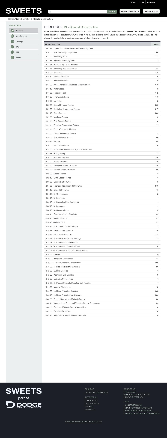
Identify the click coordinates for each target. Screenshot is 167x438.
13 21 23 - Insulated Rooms (54, 117)
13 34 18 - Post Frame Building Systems (59, 226)
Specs (13, 57)
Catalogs (15, 41)
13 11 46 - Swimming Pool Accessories (59, 68)
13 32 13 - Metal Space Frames (56, 177)
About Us (90, 409)
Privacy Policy (92, 403)
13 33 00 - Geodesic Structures (55, 181)
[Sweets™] (24, 10)
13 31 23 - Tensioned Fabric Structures (59, 165)
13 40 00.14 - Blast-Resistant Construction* (60, 266)
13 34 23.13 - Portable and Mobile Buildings (61, 238)
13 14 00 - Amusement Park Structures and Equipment (65, 84)
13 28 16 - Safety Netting (53, 153)
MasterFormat (21, 18)
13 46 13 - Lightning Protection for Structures (61, 295)
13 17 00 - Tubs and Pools (53, 92)
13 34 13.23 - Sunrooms (53, 206)
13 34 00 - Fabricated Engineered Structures (61, 185)
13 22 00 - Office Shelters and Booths (58, 133)
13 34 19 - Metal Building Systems (57, 230)
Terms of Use (92, 401)
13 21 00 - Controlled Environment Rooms (60, 109)
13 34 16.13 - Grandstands (54, 218)
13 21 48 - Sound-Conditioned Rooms (58, 129)
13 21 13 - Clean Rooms (53, 113)
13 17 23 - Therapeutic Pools (55, 97)
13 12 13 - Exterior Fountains (55, 76)
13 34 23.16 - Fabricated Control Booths (59, 242)
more (95, 38)
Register (151, 2)
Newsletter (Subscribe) (97, 392)
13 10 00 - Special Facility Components (59, 52)
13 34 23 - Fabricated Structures (56, 234)
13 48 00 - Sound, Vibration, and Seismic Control (63, 299)
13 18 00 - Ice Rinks (51, 101)
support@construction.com (131, 394)
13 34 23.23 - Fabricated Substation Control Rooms (64, 250)
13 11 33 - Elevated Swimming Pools (58, 60)
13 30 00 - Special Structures (55, 157)
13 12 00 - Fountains (51, 72)
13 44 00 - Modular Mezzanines (56, 287)
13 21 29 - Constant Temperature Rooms (60, 125)
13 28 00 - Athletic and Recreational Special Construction (66, 149)
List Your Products (128, 397)
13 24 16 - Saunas (50, 141)
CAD (13, 47)
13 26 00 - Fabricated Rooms (55, 145)
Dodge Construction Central (133, 411)
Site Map (90, 406)
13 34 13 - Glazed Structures (54, 190)
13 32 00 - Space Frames (53, 173)
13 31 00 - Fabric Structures (54, 161)
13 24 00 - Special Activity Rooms (56, 137)
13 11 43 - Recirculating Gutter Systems (59, 64)
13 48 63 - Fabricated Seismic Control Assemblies (63, 307)
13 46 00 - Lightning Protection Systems (59, 291)
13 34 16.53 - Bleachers (52, 222)
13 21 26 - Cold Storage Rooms (56, 121)
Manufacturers (17, 36)
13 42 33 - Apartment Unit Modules (57, 274)
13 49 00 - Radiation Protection (55, 311)
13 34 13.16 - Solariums (52, 198)
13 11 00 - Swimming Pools (54, 56)
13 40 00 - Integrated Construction (57, 258)
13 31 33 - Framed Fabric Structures (58, 169)
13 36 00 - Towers (50, 254)
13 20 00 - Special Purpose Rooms (57, 105)
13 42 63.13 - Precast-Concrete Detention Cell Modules (65, 283)
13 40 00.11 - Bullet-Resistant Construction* (61, 262)
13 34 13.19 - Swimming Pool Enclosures (59, 202)
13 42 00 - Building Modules (54, 270)
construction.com (128, 405)
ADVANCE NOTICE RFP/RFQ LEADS (133, 408)
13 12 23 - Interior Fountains (54, 80)
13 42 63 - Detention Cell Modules (57, 279)
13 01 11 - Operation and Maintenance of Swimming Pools (67, 48)
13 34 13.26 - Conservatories (55, 210)
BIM (13, 52)
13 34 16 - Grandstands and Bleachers (59, 214)
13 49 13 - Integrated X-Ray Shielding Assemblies (63, 315)
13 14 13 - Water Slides (52, 88)
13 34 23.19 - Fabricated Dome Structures (60, 246)
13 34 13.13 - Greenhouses (54, 194)
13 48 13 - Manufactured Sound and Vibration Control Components (70, 303)
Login (141, 2)
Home (133, 2)
